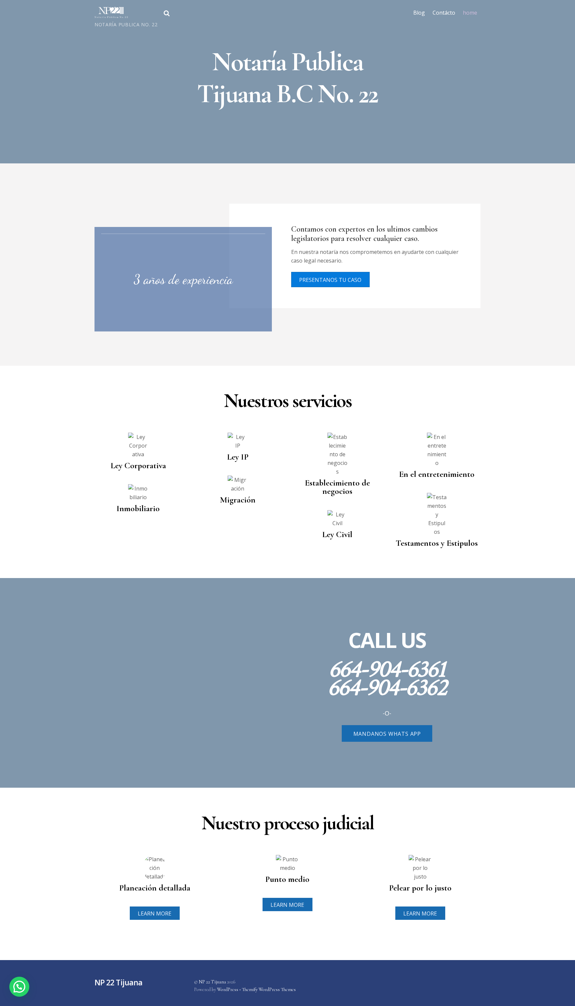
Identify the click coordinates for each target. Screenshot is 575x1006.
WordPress (227, 989)
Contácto (444, 12)
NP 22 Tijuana (212, 982)
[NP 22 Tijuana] (111, 14)
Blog (419, 12)
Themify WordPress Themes (269, 989)
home (470, 12)
